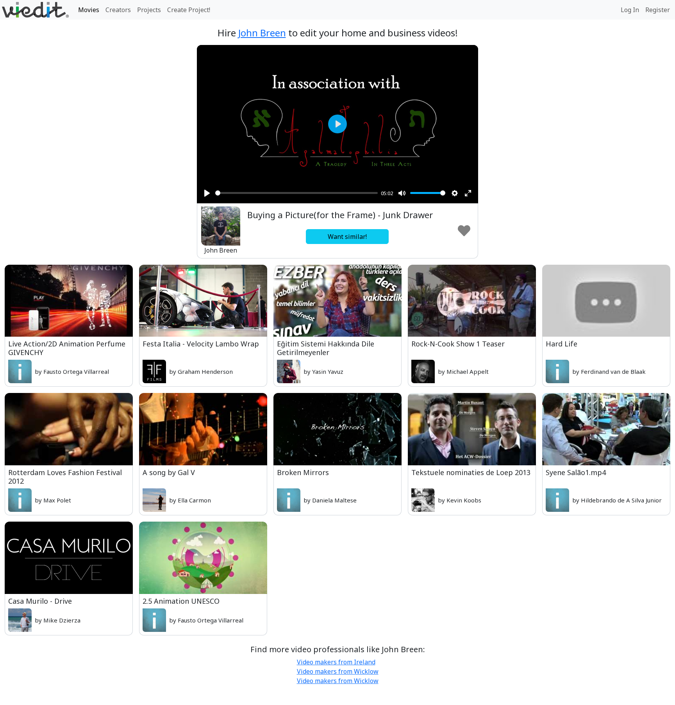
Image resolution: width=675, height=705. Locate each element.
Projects (149, 9)
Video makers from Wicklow (338, 671)
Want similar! (347, 236)
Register (657, 9)
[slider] (296, 193)
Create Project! (188, 9)
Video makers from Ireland (336, 662)
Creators (118, 9)
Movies (88, 9)
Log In (630, 9)
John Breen (262, 32)
